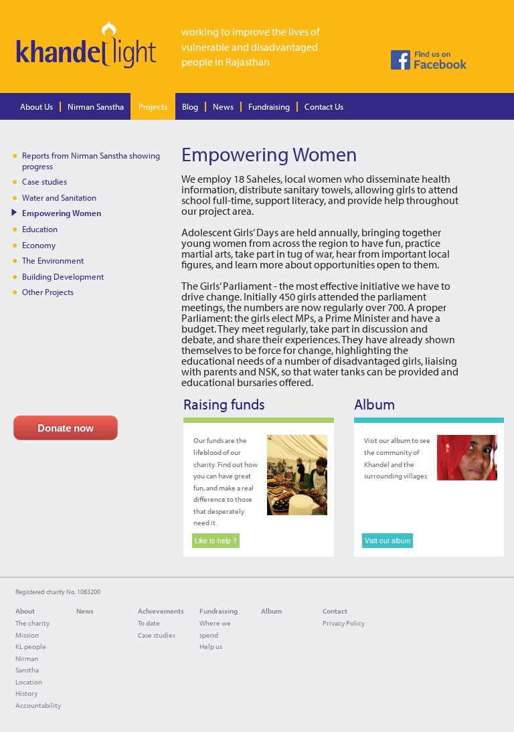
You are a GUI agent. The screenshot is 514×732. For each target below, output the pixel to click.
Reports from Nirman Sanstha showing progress (91, 160)
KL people (30, 646)
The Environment (53, 260)
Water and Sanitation (59, 197)
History (26, 693)
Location (28, 682)
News (223, 106)
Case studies (44, 181)
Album (271, 611)
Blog (190, 106)
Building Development (63, 276)
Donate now (65, 428)
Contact (335, 611)
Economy (39, 245)
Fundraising (269, 106)
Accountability (38, 705)
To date (149, 623)
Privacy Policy (344, 623)
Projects (153, 106)
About (25, 611)
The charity (32, 623)
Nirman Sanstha (96, 106)
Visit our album (387, 540)
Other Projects (48, 291)
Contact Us (324, 106)
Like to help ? (216, 540)
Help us (210, 646)
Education (40, 228)
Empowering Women (61, 212)
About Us (36, 106)
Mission (27, 635)
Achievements (161, 611)
